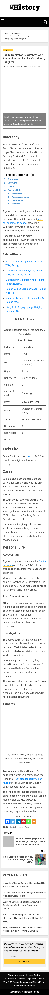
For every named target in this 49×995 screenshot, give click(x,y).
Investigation (17, 200)
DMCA (41, 978)
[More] (34, 821)
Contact (21, 978)
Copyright (19, 975)
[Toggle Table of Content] (32, 175)
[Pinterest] (23, 821)
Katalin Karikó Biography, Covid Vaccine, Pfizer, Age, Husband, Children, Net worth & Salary (23, 918)
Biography (13, 179)
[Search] (44, 22)
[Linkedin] (18, 821)
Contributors (10, 978)
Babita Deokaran (16, 827)
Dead (27, 827)
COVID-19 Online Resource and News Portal (24, 982)
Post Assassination (20, 197)
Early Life (12, 183)
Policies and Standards (24, 985)
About (10, 975)
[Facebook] (7, 821)
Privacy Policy (33, 975)
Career (11, 186)
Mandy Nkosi (9, 66)
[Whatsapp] (28, 821)
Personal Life (14, 190)
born (28, 456)
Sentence (15, 204)
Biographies (8, 50)
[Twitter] (12, 821)
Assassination (18, 194)
